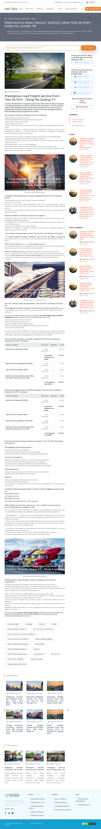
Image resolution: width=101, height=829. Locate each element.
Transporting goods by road (17, 664)
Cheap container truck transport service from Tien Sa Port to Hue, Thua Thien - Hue (86, 159)
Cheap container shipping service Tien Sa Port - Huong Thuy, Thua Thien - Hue (87, 193)
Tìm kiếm (90, 48)
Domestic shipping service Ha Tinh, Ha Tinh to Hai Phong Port (35, 700)
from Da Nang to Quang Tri (17, 629)
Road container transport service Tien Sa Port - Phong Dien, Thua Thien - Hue (86, 176)
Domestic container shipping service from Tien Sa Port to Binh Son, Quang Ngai (87, 141)
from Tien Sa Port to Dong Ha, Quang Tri (21, 634)
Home (21, 9)
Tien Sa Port (55, 654)
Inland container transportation (19, 18)
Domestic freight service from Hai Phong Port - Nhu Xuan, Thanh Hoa (55, 700)
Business (50, 9)
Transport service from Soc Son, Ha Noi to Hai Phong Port (35, 770)
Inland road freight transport (17, 649)
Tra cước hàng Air (83, 87)
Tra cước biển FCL (83, 76)
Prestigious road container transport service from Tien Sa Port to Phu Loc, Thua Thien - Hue (87, 210)
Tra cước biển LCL (83, 82)
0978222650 (59, 2)
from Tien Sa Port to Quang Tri (18, 639)
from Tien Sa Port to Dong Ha (43, 629)
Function (29, 9)
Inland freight (39, 644)
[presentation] (5, 709)
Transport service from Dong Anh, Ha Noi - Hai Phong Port (56, 770)
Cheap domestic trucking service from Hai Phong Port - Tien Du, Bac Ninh (14, 729)
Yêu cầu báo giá (83, 62)
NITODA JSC (26, 823)
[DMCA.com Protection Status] (89, 823)
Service (40, 9)
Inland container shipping (43, 639)
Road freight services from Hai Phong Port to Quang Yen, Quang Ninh (55, 729)
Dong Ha (42, 624)
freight (54, 624)
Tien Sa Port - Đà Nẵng (15, 659)
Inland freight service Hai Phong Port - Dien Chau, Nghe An (35, 728)
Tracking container (36, 659)
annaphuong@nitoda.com (74, 2)
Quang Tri (36, 649)
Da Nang (29, 624)
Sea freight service (78, 125)
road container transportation (17, 654)
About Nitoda (71, 9)
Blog (60, 9)
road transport (39, 654)
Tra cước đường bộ (83, 93)
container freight (13, 624)
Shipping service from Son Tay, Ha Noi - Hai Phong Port (14, 770)
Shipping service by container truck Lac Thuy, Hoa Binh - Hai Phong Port (14, 701)
